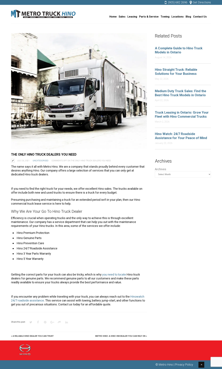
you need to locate (114, 274)
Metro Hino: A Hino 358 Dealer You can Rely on (120, 336)
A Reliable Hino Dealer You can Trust (33, 336)
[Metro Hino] (43, 18)
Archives (160, 169)
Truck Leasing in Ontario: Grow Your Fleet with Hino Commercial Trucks (182, 114)
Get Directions (202, 2)
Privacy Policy (184, 364)
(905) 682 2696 (177, 2)
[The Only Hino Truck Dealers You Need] (79, 91)
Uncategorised (40, 161)
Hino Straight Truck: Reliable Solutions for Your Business (176, 72)
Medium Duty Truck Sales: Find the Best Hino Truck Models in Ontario (180, 93)
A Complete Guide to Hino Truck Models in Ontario (178, 50)
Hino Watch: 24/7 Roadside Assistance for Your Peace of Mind (181, 136)
